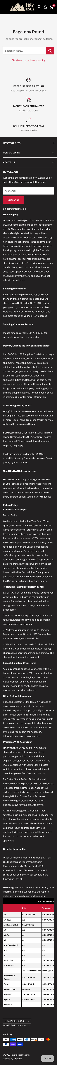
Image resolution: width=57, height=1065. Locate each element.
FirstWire (18, 1058)
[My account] (45, 7)
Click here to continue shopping (29, 60)
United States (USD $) (14, 1021)
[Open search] (39, 7)
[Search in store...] (50, 50)
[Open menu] (4, 7)
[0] (51, 7)
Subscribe (13, 199)
